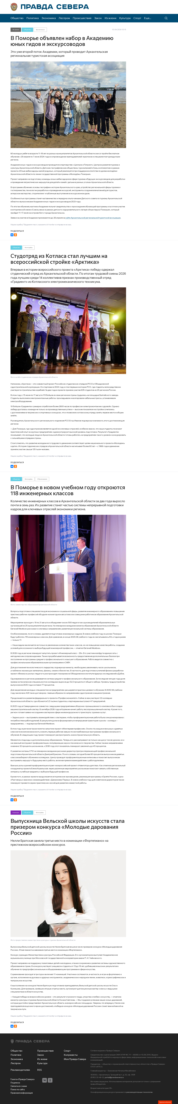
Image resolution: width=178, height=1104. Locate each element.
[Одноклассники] (15, 234)
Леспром (64, 17)
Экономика (49, 17)
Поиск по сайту (18, 1089)
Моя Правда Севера (75, 1059)
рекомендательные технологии (139, 1092)
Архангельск (40, 30)
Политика (32, 17)
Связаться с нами (19, 1086)
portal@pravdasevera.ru (114, 1077)
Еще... (147, 17)
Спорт (137, 17)
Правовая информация (22, 1093)
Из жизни (110, 17)
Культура (125, 17)
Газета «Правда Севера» (23, 1079)
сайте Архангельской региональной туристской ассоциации (92, 218)
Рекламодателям (20, 1069)
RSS (39, 1069)
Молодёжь (28, 247)
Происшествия (82, 17)
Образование (42, 479)
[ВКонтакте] (12, 234)
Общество (17, 17)
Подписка (15, 1082)
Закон (98, 17)
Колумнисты (71, 1054)
